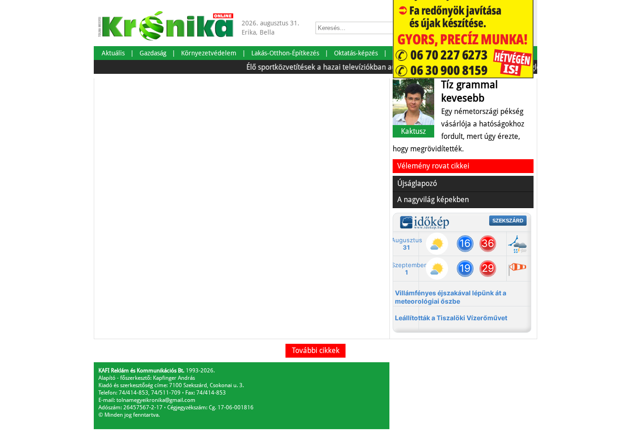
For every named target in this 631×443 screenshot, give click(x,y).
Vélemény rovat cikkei (433, 166)
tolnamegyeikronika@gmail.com (155, 400)
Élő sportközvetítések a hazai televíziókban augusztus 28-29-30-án (350, 67)
